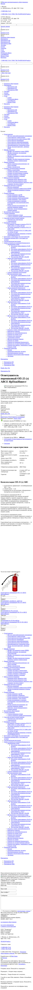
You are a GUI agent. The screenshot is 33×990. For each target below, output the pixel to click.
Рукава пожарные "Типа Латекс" (16, 199)
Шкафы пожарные (9, 150)
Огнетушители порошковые (15, 140)
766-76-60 (6, 949)
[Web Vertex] (14, 956)
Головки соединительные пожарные (14, 168)
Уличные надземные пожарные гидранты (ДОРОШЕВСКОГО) (19, 234)
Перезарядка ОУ (5, 42)
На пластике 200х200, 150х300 (20, 257)
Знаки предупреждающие (14, 258)
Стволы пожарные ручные (15, 215)
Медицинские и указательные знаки (17, 316)
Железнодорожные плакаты (15, 339)
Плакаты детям (11, 347)
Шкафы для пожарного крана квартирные (19, 156)
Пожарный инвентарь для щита (16, 351)
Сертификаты (5, 54)
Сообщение (4, 895)
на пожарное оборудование (8, 922)
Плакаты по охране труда (14, 334)
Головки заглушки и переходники (17, 171)
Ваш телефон (5, 892)
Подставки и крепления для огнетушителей (16, 236)
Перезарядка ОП (5, 40)
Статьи (3, 51)
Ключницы (10, 157)
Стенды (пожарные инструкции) (16, 272)
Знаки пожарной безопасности (16, 288)
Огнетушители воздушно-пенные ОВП (18, 139)
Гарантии (3, 48)
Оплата (3, 46)
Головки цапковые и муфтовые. (16, 174)
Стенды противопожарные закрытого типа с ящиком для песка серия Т (19, 183)
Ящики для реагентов (13, 167)
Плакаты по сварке (12, 340)
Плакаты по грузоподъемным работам (18, 343)
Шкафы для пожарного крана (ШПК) (18, 151)
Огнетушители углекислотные (16, 137)
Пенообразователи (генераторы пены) (18, 145)
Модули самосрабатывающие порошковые (19, 136)
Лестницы (10, 356)
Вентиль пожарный (13, 187)
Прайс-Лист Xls (5, 368)
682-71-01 (6, 11)
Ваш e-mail (4, 889)
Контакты (3, 57)
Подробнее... (22, 964)
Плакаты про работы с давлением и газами (19, 345)
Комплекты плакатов (13, 331)
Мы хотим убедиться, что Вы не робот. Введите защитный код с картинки (14, 913)
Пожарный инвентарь (10, 348)
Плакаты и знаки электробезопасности (18, 329)
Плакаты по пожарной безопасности (18, 342)
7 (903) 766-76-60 (5, 73)
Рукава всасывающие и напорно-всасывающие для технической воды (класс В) (18, 202)
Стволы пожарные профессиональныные (19, 216)
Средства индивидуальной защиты (14, 218)
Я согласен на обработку (17, 911)
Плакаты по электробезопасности (17, 333)
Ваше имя (3, 885)
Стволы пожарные (9, 213)
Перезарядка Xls (5, 371)
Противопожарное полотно (15, 353)
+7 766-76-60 (16, 14)
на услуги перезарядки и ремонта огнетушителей (8, 925)
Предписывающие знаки (14, 274)
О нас (2, 49)
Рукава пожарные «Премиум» (16, 196)
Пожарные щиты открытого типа (17, 181)
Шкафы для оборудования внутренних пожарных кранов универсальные (18, 159)
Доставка (3, 45)
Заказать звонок (5, 26)
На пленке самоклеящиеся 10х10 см (21, 249)
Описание (7, 443)
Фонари (9, 350)
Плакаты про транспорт (14, 336)
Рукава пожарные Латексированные (17, 198)
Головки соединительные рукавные (17, 173)
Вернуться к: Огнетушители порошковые (13, 417)
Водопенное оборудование (12, 212)
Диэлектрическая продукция (12, 241)
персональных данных (23, 911)
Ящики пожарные (9, 162)
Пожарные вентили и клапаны (13, 185)
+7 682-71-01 (6, 14)
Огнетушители (8, 134)
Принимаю (4, 965)
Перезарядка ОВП (6, 43)
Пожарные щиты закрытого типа (17, 179)
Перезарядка (4, 39)
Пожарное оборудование (8, 37)
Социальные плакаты (13, 337)
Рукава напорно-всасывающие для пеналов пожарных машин (17, 206)
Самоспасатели (11, 221)
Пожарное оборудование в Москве (13, 952)
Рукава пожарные (9, 193)
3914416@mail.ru (26, 14)
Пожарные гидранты (10, 222)
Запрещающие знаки (13, 244)
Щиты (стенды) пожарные (11, 177)
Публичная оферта (6, 53)
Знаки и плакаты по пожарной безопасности (17, 243)
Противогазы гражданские (15, 219)
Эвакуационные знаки (13, 302)
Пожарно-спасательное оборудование (18, 354)
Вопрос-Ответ (5, 56)
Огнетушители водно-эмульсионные (18, 143)
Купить (22, 415)
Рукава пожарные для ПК (14, 195)
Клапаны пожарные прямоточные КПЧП (19, 188)
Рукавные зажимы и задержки (16, 176)
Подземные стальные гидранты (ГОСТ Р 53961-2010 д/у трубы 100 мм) (19, 225)
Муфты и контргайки (13, 170)
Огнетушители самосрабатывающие (17, 142)
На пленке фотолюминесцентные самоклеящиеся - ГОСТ (21, 254)
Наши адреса (17, 418)
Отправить (4, 915)
